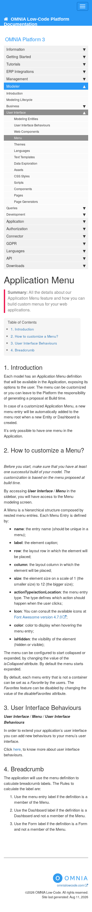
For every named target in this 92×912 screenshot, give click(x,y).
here (17, 749)
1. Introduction (22, 329)
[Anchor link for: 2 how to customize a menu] (60, 336)
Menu (18, 138)
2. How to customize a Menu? (34, 336)
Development (15, 214)
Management (17, 78)
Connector (14, 236)
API (9, 258)
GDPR (11, 243)
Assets (18, 169)
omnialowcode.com (70, 885)
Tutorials (13, 64)
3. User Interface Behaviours (34, 343)
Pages (18, 195)
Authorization (17, 228)
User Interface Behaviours (32, 125)
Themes (19, 144)
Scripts (19, 182)
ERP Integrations (20, 71)
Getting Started (18, 56)
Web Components (26, 131)
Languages (22, 150)
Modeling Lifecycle (19, 99)
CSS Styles (22, 176)
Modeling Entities (26, 118)
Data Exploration (25, 163)
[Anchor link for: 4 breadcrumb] (36, 350)
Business (12, 106)
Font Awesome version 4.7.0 (38, 616)
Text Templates (24, 157)
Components (23, 189)
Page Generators (26, 201)
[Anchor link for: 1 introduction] (35, 329)
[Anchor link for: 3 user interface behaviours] (58, 343)
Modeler (13, 86)
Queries (11, 208)
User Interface (16, 112)
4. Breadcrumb (22, 350)
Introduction (14, 93)
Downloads (15, 265)
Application (15, 221)
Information (15, 49)
